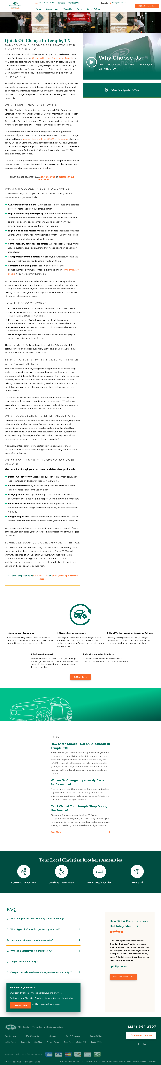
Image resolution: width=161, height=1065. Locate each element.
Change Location (119, 3)
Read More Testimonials (123, 977)
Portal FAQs (96, 1042)
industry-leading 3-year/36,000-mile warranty (46, 139)
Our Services (10, 1036)
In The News (10, 1042)
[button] (80, 832)
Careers (61, 3)
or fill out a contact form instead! (46, 1004)
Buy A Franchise (73, 1036)
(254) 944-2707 (46, 3)
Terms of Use (96, 1036)
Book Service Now (148, 6)
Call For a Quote (80, 677)
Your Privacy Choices (73, 1042)
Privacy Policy (53, 1042)
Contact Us (73, 3)
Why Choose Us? (32, 1036)
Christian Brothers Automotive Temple (52, 58)
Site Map (38, 1042)
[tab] (43, 919)
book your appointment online (58, 577)
